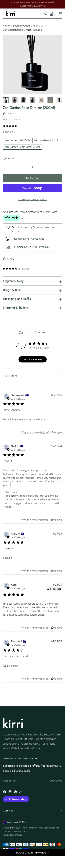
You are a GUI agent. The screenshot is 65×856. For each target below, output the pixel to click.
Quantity (8, 158)
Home (6, 25)
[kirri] (10, 13)
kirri (5, 119)
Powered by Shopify (12, 834)
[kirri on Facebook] (5, 792)
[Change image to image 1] (5, 100)
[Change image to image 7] (59, 100)
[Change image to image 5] (41, 100)
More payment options (32, 199)
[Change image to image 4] (32, 100)
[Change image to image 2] (14, 100)
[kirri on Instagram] (10, 792)
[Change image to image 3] (23, 100)
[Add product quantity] (6, 167)
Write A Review (33, 359)
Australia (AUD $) (15, 822)
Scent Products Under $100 (28, 25)
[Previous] (5, 4)
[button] (32, 852)
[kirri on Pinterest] (16, 792)
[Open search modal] (45, 13)
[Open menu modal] (60, 13)
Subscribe (56, 780)
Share (10, 113)
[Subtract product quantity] (59, 167)
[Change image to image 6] (50, 100)
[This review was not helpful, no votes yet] (58, 432)
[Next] (60, 4)
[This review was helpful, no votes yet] (52, 432)
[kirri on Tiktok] (21, 792)
